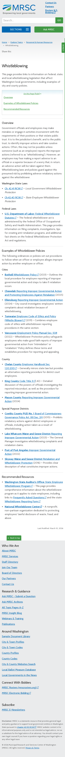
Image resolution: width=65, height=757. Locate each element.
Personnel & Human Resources (39, 42)
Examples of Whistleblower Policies (21, 103)
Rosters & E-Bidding (51, 11)
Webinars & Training (12, 618)
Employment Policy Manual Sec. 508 (31, 332)
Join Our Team (9, 567)
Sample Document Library (16, 636)
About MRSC (9, 550)
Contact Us (50, 2)
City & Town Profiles (13, 641)
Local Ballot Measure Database (19, 669)
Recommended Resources (17, 109)
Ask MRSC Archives (12, 601)
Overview (8, 97)
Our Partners (9, 578)
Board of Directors (12, 572)
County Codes (9, 658)
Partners (49, 6)
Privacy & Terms (32, 748)
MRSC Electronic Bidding (15, 693)
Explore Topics (17, 42)
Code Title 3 (19, 381)
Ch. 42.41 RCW (12, 188)
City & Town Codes (12, 647)
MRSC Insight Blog (12, 613)
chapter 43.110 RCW (25, 727)
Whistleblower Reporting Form (21, 501)
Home (4, 42)
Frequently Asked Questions (28, 497)
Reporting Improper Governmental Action (34, 299)
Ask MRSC (48, 29)
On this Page (32, 93)
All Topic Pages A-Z (13, 607)
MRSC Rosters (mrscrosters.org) (19, 687)
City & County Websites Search (18, 664)
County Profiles (10, 652)
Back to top (14, 538)
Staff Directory (10, 561)
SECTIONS (16, 29)
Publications (8, 624)
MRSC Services (10, 556)
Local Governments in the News (19, 675)
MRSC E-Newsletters (13, 709)
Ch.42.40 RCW (13, 197)
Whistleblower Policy (20, 274)
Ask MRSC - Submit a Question (18, 596)
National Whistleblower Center (22, 506)
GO (59, 20)
